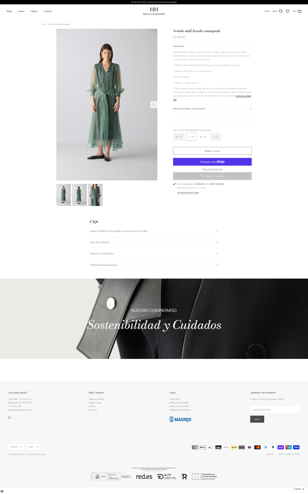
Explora (34, 11)
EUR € (31, 446)
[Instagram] (9, 417)
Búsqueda (270, 454)
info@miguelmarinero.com (19, 409)
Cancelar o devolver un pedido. (289, 454)
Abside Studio (40, 454)
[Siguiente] (153, 104)
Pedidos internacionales (103, 265)
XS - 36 (179, 136)
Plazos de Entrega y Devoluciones (189, 108)
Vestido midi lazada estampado (59, 24)
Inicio (44, 24)
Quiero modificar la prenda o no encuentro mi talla (118, 231)
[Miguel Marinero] (154, 11)
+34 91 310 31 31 (25, 399)
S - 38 (191, 136)
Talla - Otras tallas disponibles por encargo (192, 130)
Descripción (178, 46)
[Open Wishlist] (287, 11)
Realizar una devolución (180, 409)
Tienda (9, 11)
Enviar (257, 419)
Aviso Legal (174, 399)
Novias (21, 11)
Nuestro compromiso (102, 253)
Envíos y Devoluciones (179, 406)
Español (13, 446)
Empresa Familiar (96, 399)
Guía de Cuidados (100, 242)
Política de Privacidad (179, 402)
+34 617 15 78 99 (25, 402)
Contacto (48, 11)
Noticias (92, 406)
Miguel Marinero (20, 454)
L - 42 (215, 136)
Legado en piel (95, 402)
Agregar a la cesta (212, 150)
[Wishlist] (2, 491)
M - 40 (203, 136)
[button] (299, 489)
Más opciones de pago (212, 169)
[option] (106, 104)
